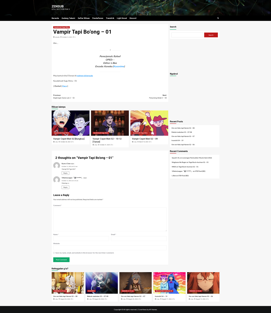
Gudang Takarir (68, 18)
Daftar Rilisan (84, 18)
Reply (65, 173)
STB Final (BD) (200, 171)
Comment (57, 205)
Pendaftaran (97, 18)
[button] (218, 18)
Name (56, 234)
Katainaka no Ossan (60, 291)
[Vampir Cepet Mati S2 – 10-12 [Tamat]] (110, 123)
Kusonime (118, 66)
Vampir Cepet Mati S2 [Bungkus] (68, 139)
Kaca (64, 86)
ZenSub (58, 6)
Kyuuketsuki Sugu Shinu (61, 27)
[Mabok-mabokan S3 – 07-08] (102, 283)
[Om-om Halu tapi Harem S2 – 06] (203, 283)
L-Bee (56, 142)
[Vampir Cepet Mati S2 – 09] (149, 123)
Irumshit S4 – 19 (177, 140)
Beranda (55, 18)
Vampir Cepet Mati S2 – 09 (145, 139)
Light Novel (122, 18)
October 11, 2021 (67, 37)
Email (113, 234)
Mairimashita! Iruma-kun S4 (164, 291)
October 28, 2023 (65, 142)
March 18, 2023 (143, 142)
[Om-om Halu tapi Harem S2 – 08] (68, 283)
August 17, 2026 (167, 299)
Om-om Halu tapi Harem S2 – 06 (183, 144)
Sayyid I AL (176, 158)
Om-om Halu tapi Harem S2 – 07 (183, 136)
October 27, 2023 (105, 145)
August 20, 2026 (133, 299)
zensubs (57, 37)
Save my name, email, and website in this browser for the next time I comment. (84, 253)
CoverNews (142, 309)
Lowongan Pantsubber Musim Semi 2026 (197, 158)
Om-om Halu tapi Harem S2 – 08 (183, 128)
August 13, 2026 (201, 299)
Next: (158, 96)
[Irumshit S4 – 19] (169, 283)
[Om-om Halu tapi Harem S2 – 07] (135, 283)
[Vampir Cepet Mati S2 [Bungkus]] (70, 123)
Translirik (110, 18)
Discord (133, 18)
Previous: (64, 96)
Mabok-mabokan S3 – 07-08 (181, 132)
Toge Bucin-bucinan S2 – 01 (199, 162)
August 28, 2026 (65, 299)
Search (173, 26)
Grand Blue (91, 291)
